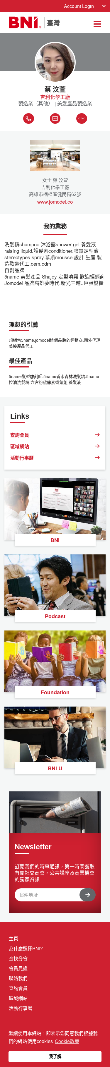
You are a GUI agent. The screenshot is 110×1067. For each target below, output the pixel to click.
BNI (55, 540)
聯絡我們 (18, 978)
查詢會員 (19, 435)
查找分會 (18, 958)
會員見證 (18, 968)
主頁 (13, 938)
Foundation (55, 692)
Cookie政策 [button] (67, 1041)
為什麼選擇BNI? (26, 948)
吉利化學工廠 (55, 96)
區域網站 (19, 446)
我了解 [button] (55, 1056)
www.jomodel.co (55, 201)
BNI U (55, 768)
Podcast (55, 616)
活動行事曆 (22, 457)
